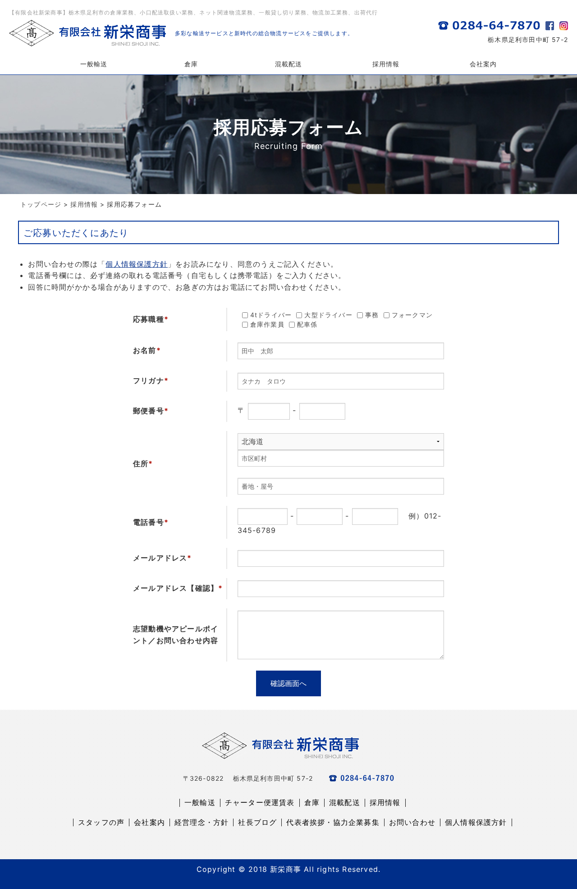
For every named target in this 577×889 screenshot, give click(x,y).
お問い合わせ (412, 823)
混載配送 (288, 64)
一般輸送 (94, 64)
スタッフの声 (101, 823)
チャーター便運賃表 (260, 803)
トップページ (40, 204)
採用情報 (386, 64)
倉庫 (191, 64)
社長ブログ (257, 823)
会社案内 (483, 64)
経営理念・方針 (201, 823)
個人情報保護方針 (136, 264)
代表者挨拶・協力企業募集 (332, 823)
